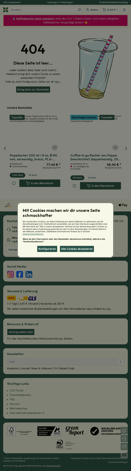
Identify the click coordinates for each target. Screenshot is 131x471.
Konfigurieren (47, 248)
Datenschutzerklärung (33, 234)
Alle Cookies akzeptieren (77, 248)
